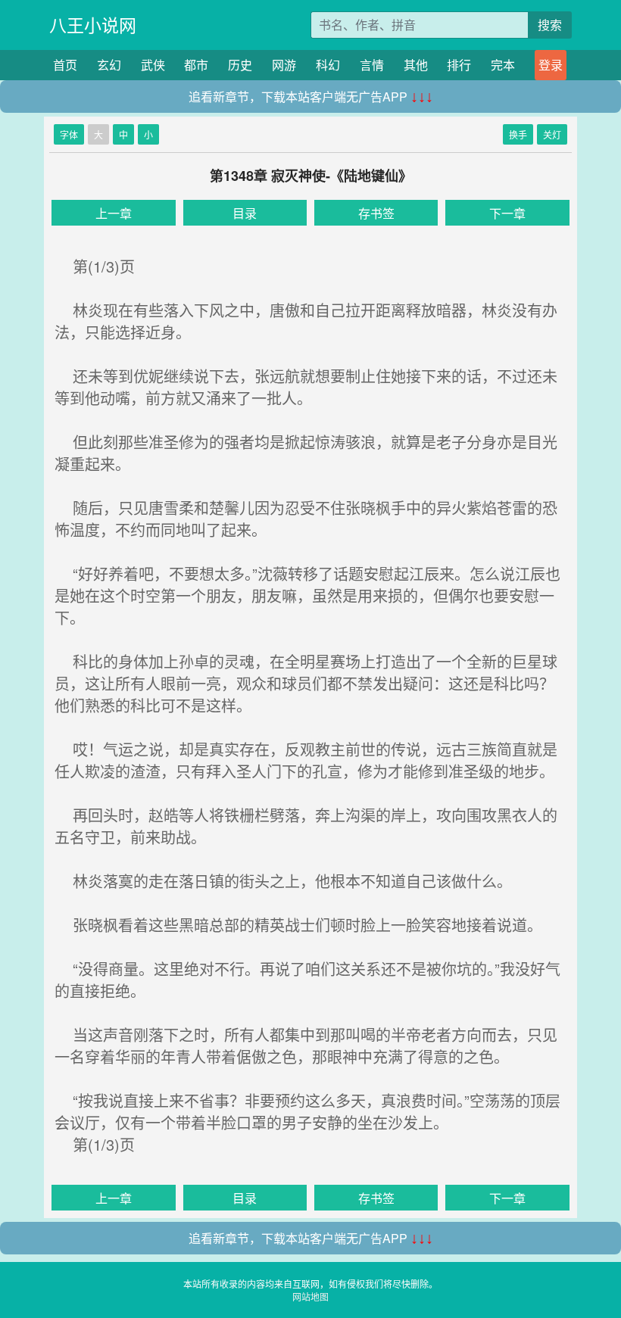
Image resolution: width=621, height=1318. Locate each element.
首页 (65, 64)
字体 (69, 134)
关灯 (552, 134)
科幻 (328, 64)
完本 (503, 64)
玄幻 (109, 64)
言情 (372, 64)
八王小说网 (92, 24)
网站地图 (310, 1296)
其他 (416, 64)
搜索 (550, 24)
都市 (196, 64)
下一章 (507, 213)
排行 (459, 64)
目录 (244, 213)
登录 (550, 64)
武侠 (153, 64)
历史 (240, 64)
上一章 (113, 213)
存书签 (376, 213)
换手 (518, 134)
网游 (284, 64)
